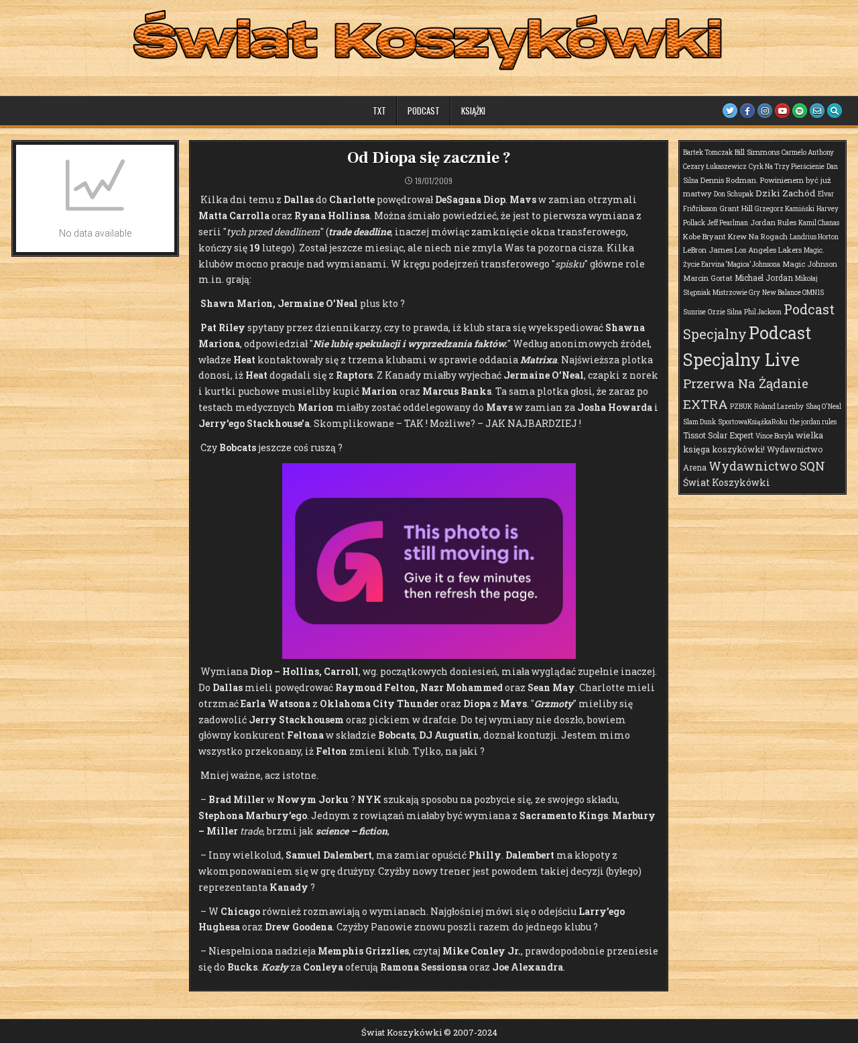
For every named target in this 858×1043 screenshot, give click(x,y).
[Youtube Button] (782, 110)
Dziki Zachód (785, 193)
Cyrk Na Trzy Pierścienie (786, 166)
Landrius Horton (814, 237)
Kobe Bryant (704, 236)
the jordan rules (813, 422)
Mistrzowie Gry (736, 292)
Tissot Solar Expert (718, 435)
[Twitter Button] (730, 110)
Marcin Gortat (708, 278)
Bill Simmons (757, 152)
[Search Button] (834, 110)
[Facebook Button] (747, 110)
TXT (379, 110)
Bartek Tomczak (708, 152)
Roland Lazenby (779, 406)
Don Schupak (733, 194)
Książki (473, 110)
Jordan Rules (773, 222)
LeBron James (708, 250)
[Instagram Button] (764, 110)
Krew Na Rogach (758, 236)
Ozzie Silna (725, 312)
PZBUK (741, 406)
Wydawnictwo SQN (767, 466)
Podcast (424, 110)
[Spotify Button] (799, 110)
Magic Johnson (809, 264)
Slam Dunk (699, 422)
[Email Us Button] (817, 110)
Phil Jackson (763, 312)
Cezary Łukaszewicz (715, 166)
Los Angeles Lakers (768, 250)
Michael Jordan (764, 277)
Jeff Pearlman (727, 223)
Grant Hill (736, 208)
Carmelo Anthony (808, 152)
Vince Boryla (774, 436)
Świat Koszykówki (726, 482)
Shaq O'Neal (823, 406)
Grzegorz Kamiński (784, 208)
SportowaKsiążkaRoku (753, 422)
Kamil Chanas (818, 223)
